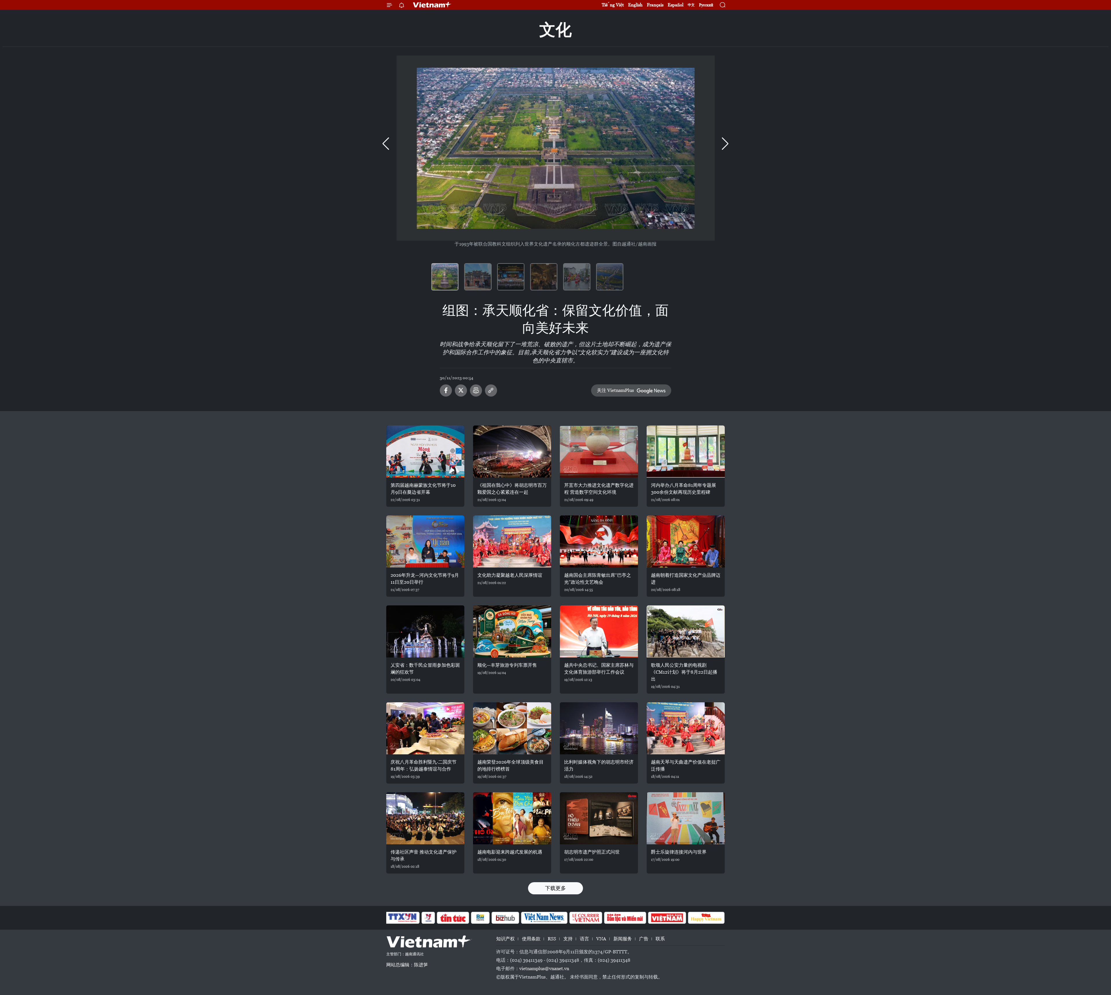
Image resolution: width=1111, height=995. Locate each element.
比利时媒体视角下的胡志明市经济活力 (599, 765)
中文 (691, 5)
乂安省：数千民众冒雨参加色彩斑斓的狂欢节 (425, 668)
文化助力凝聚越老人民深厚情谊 (509, 575)
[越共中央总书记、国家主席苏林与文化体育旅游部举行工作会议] (599, 631)
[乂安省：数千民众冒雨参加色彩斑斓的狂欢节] (425, 631)
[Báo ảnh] (667, 918)
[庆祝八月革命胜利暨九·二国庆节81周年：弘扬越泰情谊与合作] (425, 728)
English (635, 4)
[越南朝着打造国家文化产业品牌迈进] (686, 541)
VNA (601, 938)
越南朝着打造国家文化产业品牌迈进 (685, 578)
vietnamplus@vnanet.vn (544, 968)
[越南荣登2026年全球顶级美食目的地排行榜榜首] (512, 728)
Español (675, 4)
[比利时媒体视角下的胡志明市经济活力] (599, 728)
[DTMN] (625, 918)
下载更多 (555, 888)
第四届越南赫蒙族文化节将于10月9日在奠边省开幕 (423, 488)
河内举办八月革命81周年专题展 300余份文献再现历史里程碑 (683, 488)
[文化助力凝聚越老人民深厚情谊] (512, 541)
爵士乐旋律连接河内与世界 (679, 852)
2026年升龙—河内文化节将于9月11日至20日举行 (425, 578)
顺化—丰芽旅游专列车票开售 (507, 665)
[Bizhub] (505, 918)
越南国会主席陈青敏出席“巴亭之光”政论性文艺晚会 (597, 578)
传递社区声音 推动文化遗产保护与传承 (424, 855)
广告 (643, 938)
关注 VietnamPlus (615, 390)
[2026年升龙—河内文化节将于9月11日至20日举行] (425, 541)
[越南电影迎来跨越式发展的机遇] (512, 818)
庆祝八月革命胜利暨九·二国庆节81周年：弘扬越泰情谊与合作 (424, 765)
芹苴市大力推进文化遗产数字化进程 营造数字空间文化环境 (599, 488)
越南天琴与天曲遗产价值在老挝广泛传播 (685, 765)
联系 (660, 938)
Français (655, 4)
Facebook (446, 390)
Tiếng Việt (613, 4)
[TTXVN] (402, 918)
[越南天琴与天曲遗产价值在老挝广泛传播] (686, 728)
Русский (706, 5)
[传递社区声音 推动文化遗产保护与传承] (425, 818)
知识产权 (505, 938)
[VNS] (544, 918)
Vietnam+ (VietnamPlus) (432, 5)
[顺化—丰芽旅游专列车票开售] (512, 631)
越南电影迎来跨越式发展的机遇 (509, 852)
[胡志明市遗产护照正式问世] (599, 818)
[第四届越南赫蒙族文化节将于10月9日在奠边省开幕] (425, 451)
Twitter (461, 390)
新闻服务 (622, 938)
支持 (568, 938)
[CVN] (585, 918)
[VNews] (428, 918)
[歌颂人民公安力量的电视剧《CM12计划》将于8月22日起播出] (686, 631)
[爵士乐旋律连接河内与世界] (686, 818)
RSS (552, 938)
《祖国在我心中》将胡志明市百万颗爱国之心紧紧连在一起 (512, 488)
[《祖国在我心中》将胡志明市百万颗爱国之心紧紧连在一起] (512, 451)
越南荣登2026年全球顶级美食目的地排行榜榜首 (510, 765)
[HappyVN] (706, 918)
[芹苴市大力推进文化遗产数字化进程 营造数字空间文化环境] (599, 451)
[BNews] (480, 918)
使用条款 (531, 938)
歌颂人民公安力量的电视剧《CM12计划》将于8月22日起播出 (684, 672)
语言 (584, 938)
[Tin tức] (453, 918)
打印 (476, 390)
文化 (555, 30)
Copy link (491, 390)
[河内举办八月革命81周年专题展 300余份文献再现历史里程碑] (686, 451)
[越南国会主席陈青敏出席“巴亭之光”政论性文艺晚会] (599, 541)
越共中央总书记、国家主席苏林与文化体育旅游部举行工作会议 (599, 668)
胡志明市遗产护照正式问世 (592, 852)
